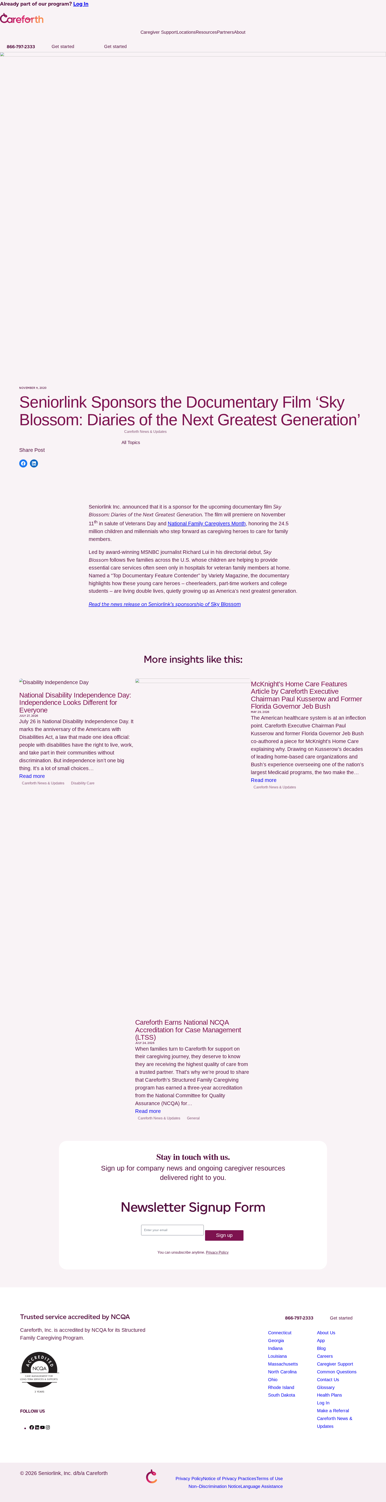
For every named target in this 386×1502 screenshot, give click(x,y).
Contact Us (328, 1379)
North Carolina (282, 1371)
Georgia (276, 1340)
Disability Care (82, 783)
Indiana (275, 1348)
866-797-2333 (21, 46)
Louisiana (277, 1356)
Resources (206, 32)
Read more (32, 776)
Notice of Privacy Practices (229, 1478)
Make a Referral (333, 1410)
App (321, 1340)
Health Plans (329, 1395)
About (239, 32)
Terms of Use (269, 1478)
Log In (80, 4)
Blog (321, 1348)
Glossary (326, 1387)
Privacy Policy (217, 1252)
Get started (63, 46)
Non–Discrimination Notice (215, 1486)
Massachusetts (283, 1364)
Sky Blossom (165, 604)
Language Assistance (262, 1486)
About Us (326, 1332)
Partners (225, 32)
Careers (325, 1356)
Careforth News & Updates (145, 432)
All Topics (131, 442)
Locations (186, 32)
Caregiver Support (159, 32)
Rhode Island (281, 1387)
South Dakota (281, 1395)
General (193, 1118)
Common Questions (337, 1371)
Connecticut (280, 1332)
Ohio (272, 1379)
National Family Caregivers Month (207, 523)
